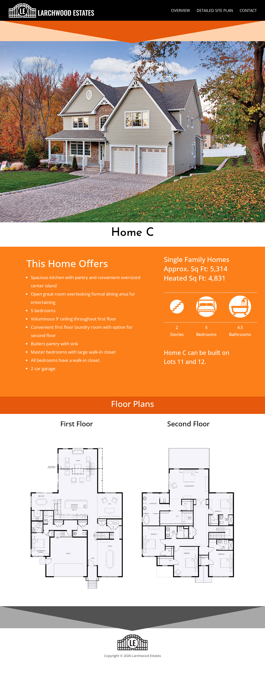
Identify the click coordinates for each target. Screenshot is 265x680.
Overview (180, 11)
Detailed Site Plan (215, 11)
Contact (248, 11)
